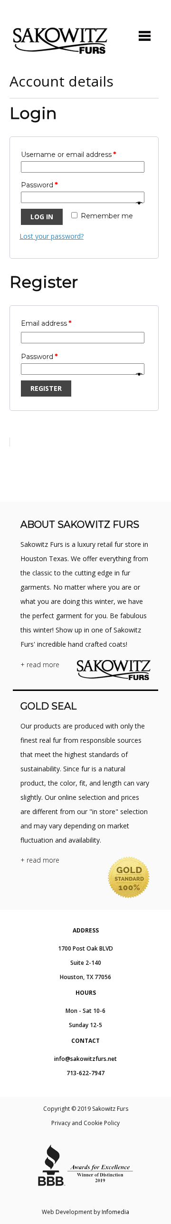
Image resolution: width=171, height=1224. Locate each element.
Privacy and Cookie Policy (85, 1123)
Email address (46, 323)
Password (39, 185)
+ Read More (39, 664)
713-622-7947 (85, 1073)
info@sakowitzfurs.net (85, 1059)
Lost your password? (51, 236)
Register (46, 388)
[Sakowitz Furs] (60, 41)
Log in (41, 216)
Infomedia (115, 1212)
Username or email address (68, 154)
